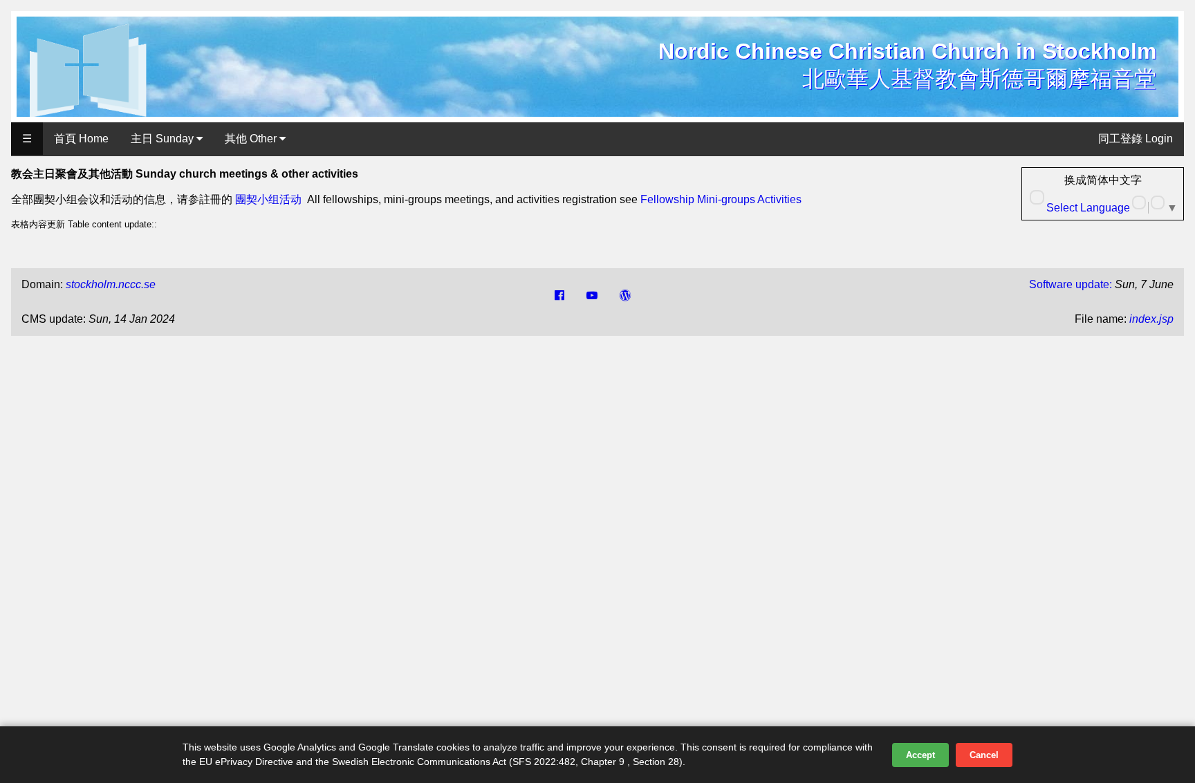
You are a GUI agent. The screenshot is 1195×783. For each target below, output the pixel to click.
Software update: (1070, 284)
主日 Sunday (163, 138)
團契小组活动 (268, 199)
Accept (920, 755)
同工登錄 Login (1135, 138)
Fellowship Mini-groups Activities (721, 199)
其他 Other (252, 138)
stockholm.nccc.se (111, 284)
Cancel (984, 755)
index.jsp (1151, 319)
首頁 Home (81, 138)
